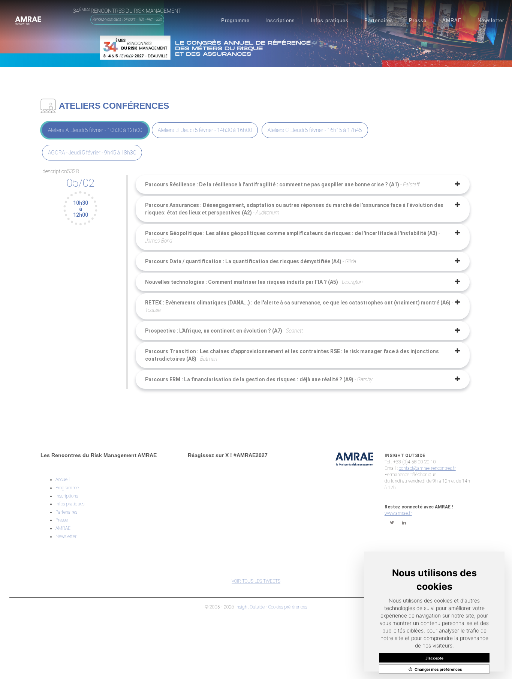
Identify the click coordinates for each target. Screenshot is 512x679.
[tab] (95, 130)
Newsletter (65, 536)
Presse (61, 520)
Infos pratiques (69, 504)
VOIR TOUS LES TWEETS (256, 581)
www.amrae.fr (398, 513)
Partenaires (66, 512)
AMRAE (62, 528)
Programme (67, 487)
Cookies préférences (287, 607)
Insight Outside (250, 607)
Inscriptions (66, 496)
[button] (235, 20)
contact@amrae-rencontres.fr (427, 468)
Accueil (62, 479)
